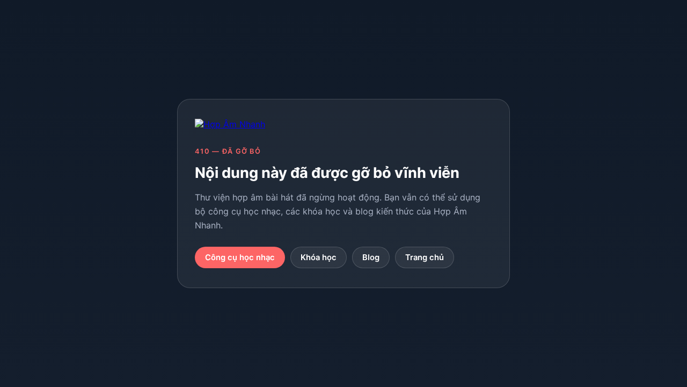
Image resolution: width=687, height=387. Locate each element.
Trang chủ (424, 257)
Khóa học (319, 257)
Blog (370, 257)
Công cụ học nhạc (240, 257)
